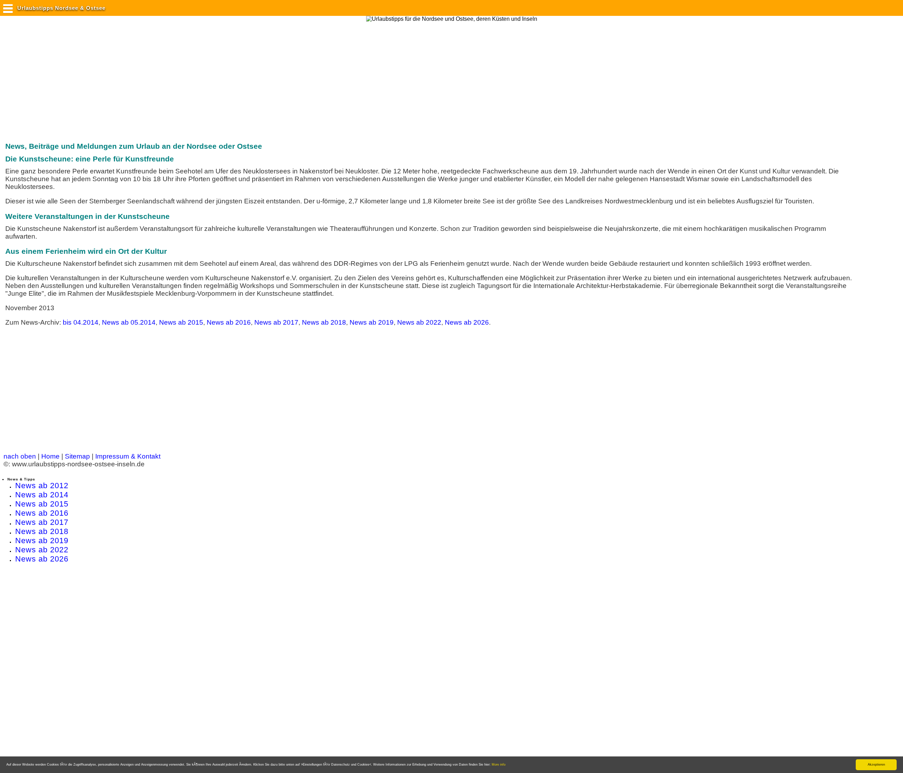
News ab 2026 (467, 322)
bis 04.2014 (80, 322)
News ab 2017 (276, 322)
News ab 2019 (372, 322)
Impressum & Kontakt (127, 456)
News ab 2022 (419, 322)
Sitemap (77, 456)
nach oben (20, 456)
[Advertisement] (132, 78)
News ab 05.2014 (129, 322)
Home (50, 456)
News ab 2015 (181, 322)
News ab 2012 (41, 485)
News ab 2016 (229, 322)
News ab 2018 (324, 322)
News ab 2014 (41, 494)
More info (498, 764)
